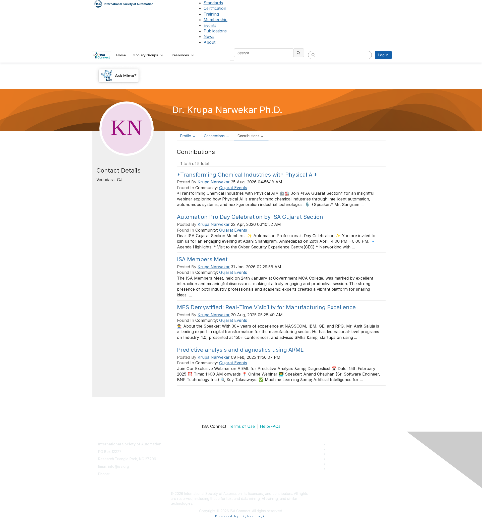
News (209, 36)
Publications (215, 30)
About (209, 42)
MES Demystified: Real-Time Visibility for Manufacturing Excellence (266, 307)
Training (211, 14)
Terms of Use (241, 426)
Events (210, 25)
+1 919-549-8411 (124, 474)
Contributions (248, 136)
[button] (149, 55)
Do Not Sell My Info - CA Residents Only (204, 479)
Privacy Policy (182, 456)
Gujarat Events (233, 187)
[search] (298, 52)
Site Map (178, 486)
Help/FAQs (270, 426)
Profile (185, 136)
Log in (383, 55)
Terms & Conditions (187, 464)
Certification (215, 8)
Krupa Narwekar (214, 181)
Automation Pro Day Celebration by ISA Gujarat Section (250, 217)
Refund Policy (182, 471)
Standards (213, 2)
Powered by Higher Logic (241, 516)
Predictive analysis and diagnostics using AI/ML (240, 349)
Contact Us (180, 441)
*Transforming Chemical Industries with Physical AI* (247, 174)
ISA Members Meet (202, 259)
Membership (215, 19)
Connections (214, 136)
